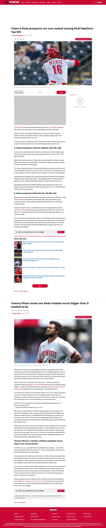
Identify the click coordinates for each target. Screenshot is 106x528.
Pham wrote (50, 393)
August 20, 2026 (37, 407)
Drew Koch (16, 313)
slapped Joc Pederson (34, 384)
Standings (42, 2)
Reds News (22, 502)
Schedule (35, 2)
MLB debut (19, 199)
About (16, 513)
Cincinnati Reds (19, 127)
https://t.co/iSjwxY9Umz (21, 405)
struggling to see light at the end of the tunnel (30, 481)
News (23, 2)
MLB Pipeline (53, 127)
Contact (54, 513)
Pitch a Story (35, 516)
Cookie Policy (87, 516)
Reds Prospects (23, 291)
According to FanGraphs (21, 210)
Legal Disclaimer (19, 519)
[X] (96, 2)
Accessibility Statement (38, 519)
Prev (18, 92)
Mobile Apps (87, 513)
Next (61, 92)
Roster (48, 2)
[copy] (24, 39)
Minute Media (12, 523)
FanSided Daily (18, 516)
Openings (34, 513)
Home (16, 291)
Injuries (54, 2)
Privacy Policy (56, 516)
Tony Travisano (18, 35)
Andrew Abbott (19, 152)
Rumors (28, 2)
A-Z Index (55, 519)
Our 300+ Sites (71, 513)
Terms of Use (71, 516)
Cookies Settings (72, 519)
